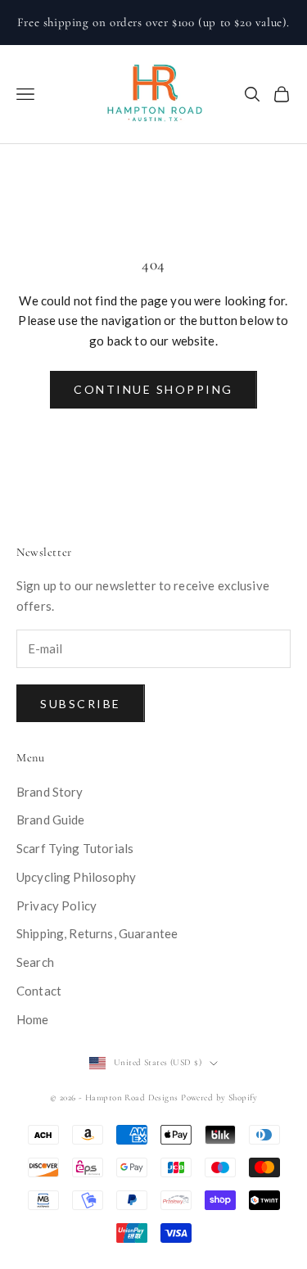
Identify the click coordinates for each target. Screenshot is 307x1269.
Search (35, 962)
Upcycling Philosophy (76, 876)
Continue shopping (153, 389)
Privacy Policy (56, 905)
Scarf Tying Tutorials (74, 848)
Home (32, 1019)
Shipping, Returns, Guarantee (97, 933)
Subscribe (80, 704)
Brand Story (50, 791)
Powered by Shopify (219, 1097)
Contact (38, 990)
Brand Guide (50, 819)
